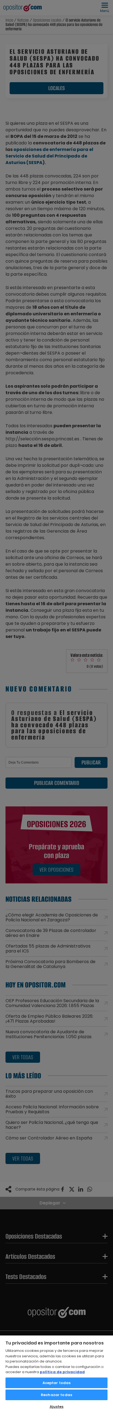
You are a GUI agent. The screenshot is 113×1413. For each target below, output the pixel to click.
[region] (56, 1374)
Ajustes (57, 1406)
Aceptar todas (57, 1382)
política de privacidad (62, 1372)
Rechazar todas (56, 1394)
